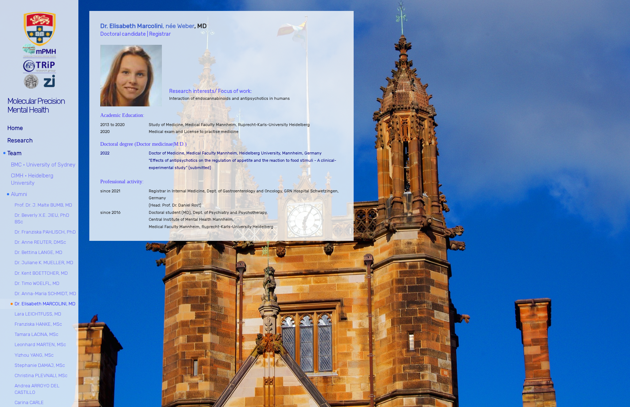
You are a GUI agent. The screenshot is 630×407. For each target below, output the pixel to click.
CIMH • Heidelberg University (32, 179)
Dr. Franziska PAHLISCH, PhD (45, 232)
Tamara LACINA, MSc (36, 334)
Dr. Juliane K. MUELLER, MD (44, 262)
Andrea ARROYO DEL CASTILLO (37, 389)
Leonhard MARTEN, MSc (40, 344)
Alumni (19, 194)
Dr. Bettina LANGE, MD (38, 252)
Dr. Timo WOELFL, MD (37, 283)
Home (15, 128)
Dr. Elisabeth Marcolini (131, 26)
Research (20, 140)
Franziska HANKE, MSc (38, 324)
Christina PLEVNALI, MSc (41, 375)
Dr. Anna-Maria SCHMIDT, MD (45, 293)
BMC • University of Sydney (43, 165)
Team (14, 153)
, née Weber (178, 26)
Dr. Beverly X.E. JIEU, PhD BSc (42, 218)
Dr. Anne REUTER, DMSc (40, 242)
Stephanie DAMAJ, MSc (40, 365)
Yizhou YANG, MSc (34, 355)
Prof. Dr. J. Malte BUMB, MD (43, 205)
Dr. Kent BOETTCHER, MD (41, 273)
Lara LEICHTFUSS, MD (38, 314)
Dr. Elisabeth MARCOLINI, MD (45, 303)
